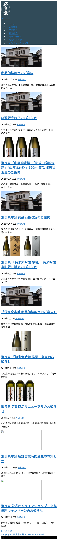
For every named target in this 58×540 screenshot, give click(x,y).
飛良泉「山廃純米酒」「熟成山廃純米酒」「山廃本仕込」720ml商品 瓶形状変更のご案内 (28, 167)
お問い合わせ (15, 39)
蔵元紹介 (13, 33)
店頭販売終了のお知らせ (19, 117)
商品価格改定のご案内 (17, 72)
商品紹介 (13, 30)
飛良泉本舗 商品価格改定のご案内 (25, 217)
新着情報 (13, 26)
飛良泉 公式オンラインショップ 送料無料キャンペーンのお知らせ (29, 508)
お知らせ (22, 79)
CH (2, 537)
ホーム (12, 23)
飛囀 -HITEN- (15, 36)
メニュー (5, 18)
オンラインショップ (18, 43)
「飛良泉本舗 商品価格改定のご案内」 (29, 311)
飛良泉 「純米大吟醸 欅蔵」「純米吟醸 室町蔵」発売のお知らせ (28, 264)
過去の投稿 (6, 531)
